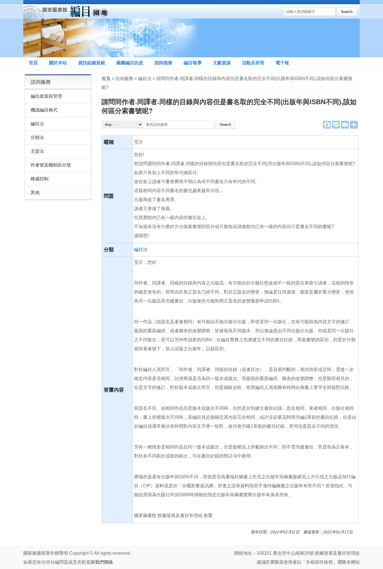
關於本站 (58, 62)
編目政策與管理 (46, 96)
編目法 (140, 249)
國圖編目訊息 (129, 62)
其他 (35, 192)
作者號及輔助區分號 (51, 165)
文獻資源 (222, 62)
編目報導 (193, 62)
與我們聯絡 (102, 562)
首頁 (33, 62)
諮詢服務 (163, 62)
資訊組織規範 (91, 62)
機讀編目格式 (44, 110)
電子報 (282, 62)
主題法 (37, 151)
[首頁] (114, 28)
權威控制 (40, 178)
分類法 (37, 137)
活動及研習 (253, 62)
